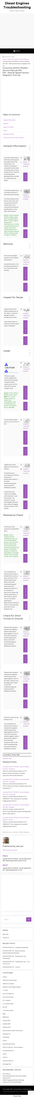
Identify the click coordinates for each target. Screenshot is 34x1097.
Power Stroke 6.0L (8, 1060)
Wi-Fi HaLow (6, 1074)
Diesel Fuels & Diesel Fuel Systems (13, 1030)
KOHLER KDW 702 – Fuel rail (11, 967)
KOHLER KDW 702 (8, 1050)
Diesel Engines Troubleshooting (22, 1089)
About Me (5, 934)
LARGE (26, 166)
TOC (29, 148)
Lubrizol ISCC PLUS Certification (12, 1082)
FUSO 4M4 (6, 1037)
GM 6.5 (5, 1040)
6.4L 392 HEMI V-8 (8, 993)
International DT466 (9, 1044)
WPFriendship (15, 1091)
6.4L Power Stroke (8, 997)
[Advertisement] (17, 31)
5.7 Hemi (5, 990)
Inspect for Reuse (8, 127)
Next (25, 177)
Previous (25, 221)
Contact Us (6, 937)
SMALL (25, 162)
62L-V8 (5, 1007)
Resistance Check (8, 134)
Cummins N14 (7, 1027)
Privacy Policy (17, 1096)
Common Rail (6, 1020)
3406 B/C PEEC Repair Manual (12, 987)
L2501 (4, 1054)
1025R (5, 977)
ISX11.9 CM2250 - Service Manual (18, 59)
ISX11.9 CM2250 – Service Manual (13, 1047)
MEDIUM (26, 164)
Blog (4, 1014)
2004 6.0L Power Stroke (10, 980)
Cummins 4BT (7, 1024)
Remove (5, 123)
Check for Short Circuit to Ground (13, 137)
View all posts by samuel (10, 850)
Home (4, 59)
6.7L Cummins (7, 1000)
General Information (9, 120)
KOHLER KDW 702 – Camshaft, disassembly (15, 947)
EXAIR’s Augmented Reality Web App (13, 1080)
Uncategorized (7, 1064)
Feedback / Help (7, 758)
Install (5, 130)
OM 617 (5, 1057)
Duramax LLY (6, 1034)
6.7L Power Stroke (8, 1003)
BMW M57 (6, 1017)
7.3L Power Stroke (8, 1010)
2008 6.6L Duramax (8, 983)
